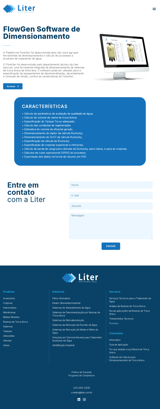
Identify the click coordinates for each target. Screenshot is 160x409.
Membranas (9, 312)
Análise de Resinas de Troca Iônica (127, 306)
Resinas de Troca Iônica (15, 321)
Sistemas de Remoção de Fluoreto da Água (74, 324)
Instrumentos (9, 307)
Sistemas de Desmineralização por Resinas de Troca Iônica (76, 314)
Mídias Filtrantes (11, 317)
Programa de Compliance (81, 375)
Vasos (6, 345)
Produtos (9, 291)
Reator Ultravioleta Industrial (66, 303)
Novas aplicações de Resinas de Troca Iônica (129, 312)
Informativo (115, 339)
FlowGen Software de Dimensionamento (41, 33)
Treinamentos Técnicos (121, 318)
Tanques (7, 331)
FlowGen (113, 323)
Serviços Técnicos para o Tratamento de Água (130, 300)
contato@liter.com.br (81, 392)
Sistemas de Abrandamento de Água (71, 307)
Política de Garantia (82, 372)
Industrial (58, 291)
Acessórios (9, 298)
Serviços (114, 291)
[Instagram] (84, 399)
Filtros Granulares (61, 298)
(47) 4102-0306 (81, 387)
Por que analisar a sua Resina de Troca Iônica (129, 351)
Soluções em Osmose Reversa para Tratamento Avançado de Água (77, 339)
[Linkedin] (78, 399)
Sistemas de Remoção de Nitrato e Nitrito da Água (75, 331)
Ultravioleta (8, 335)
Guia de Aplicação (118, 344)
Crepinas (7, 303)
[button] (154, 8)
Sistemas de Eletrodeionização (68, 320)
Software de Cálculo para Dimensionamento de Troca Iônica (126, 359)
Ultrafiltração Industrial (63, 345)
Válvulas (7, 340)
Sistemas (7, 326)
